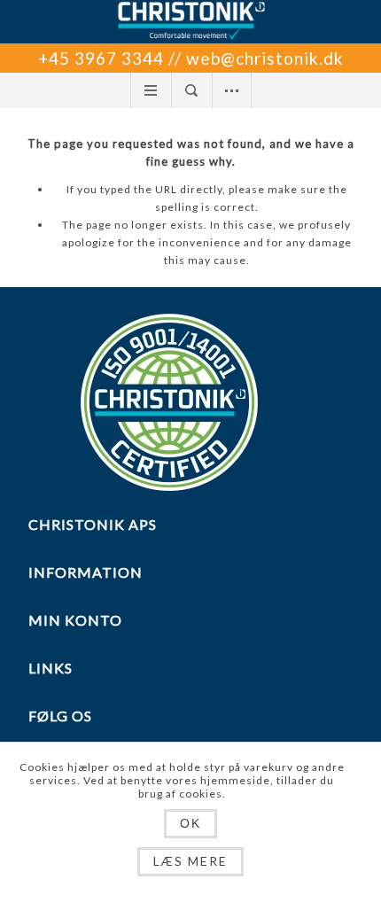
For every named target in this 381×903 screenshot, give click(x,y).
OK (190, 823)
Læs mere (190, 860)
